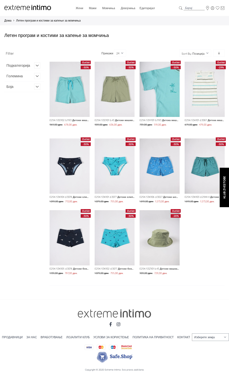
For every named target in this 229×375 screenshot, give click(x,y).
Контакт (183, 337)
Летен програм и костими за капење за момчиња (48, 20)
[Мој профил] (212, 8)
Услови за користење (111, 337)
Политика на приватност (153, 337)
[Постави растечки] (219, 53)
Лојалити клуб (78, 337)
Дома (7, 20)
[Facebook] (110, 324)
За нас (31, 337)
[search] (181, 8)
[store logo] (27, 8)
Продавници (12, 337)
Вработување (52, 337)
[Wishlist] (217, 8)
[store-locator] (207, 8)
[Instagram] (118, 324)
